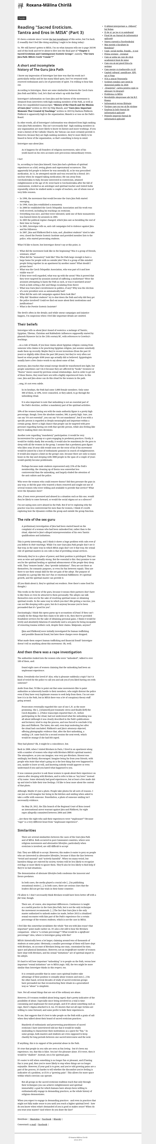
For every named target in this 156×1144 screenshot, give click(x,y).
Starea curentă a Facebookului (119, 41)
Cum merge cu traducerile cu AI (120, 69)
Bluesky (57, 1119)
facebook (42, 1124)
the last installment (58, 39)
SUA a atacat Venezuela (115, 78)
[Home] (20, 6)
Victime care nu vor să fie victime (120, 106)
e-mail (33, 1124)
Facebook (46, 1119)
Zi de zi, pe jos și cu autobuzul (119, 32)
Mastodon (35, 1119)
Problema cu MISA (113, 94)
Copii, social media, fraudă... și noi (121, 50)
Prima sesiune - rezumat (116, 54)
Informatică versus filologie (117, 103)
